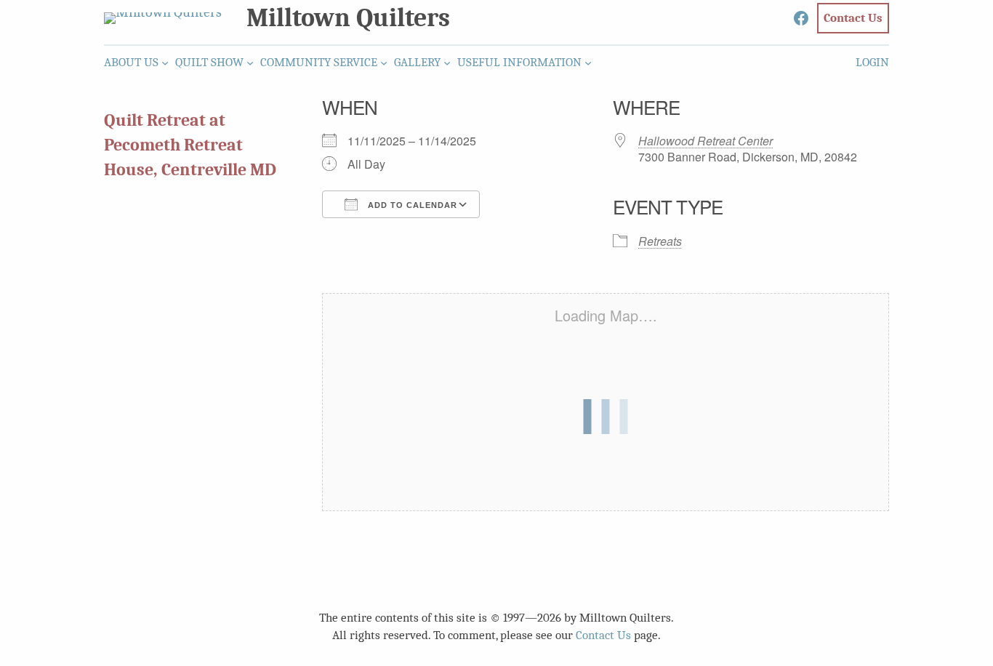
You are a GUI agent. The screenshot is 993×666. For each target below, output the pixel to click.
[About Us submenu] (165, 62)
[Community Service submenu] (383, 62)
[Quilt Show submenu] (250, 62)
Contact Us (603, 635)
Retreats (660, 241)
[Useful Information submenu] (588, 62)
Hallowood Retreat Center (705, 140)
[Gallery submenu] (447, 62)
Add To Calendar (411, 205)
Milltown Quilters (348, 18)
